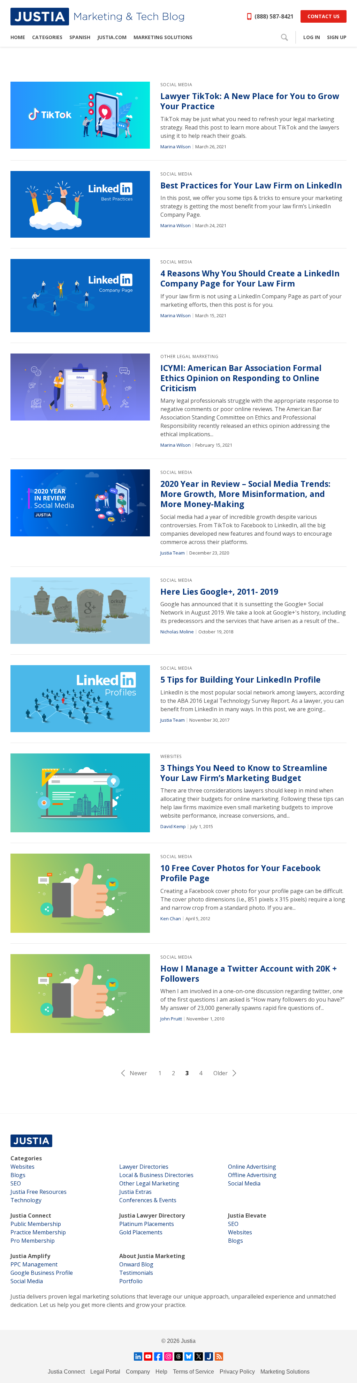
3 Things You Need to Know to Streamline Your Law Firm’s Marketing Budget (243, 773)
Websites (171, 756)
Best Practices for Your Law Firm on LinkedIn (251, 185)
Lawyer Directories (143, 1166)
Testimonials (136, 1273)
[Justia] (97, 16)
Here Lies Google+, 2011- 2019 (219, 592)
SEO (15, 1183)
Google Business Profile (41, 1273)
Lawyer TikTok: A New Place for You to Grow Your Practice (249, 101)
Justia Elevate (247, 1215)
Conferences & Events (147, 1200)
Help (161, 1372)
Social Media (176, 85)
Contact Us (323, 16)
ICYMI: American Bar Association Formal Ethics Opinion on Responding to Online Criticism (240, 378)
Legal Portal (105, 1372)
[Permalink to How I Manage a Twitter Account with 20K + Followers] (80, 993)
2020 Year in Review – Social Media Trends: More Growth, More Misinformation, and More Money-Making (245, 494)
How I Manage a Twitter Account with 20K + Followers (248, 974)
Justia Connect (30, 1215)
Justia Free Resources (38, 1192)
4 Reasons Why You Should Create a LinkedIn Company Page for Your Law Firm (250, 278)
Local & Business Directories (156, 1175)
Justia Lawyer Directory (152, 1215)
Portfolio (131, 1281)
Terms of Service (193, 1372)
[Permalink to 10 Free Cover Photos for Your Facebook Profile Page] (80, 893)
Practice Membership (38, 1232)
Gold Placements (140, 1232)
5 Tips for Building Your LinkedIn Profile (240, 680)
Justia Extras (135, 1192)
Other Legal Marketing (189, 356)
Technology (25, 1200)
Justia (188, 1341)
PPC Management (34, 1264)
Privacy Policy (237, 1372)
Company (138, 1372)
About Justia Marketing (152, 1256)
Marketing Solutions (285, 1372)
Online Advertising (252, 1166)
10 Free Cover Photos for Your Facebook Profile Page (240, 873)
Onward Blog (136, 1264)
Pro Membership (32, 1240)
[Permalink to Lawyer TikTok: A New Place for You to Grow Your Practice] (80, 115)
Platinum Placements (146, 1224)
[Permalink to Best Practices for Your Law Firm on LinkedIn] (80, 204)
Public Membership (35, 1224)
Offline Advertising (252, 1175)
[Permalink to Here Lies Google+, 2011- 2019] (80, 610)
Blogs (17, 1175)
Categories (26, 1158)
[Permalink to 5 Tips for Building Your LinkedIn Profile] (80, 698)
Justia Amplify (30, 1256)
